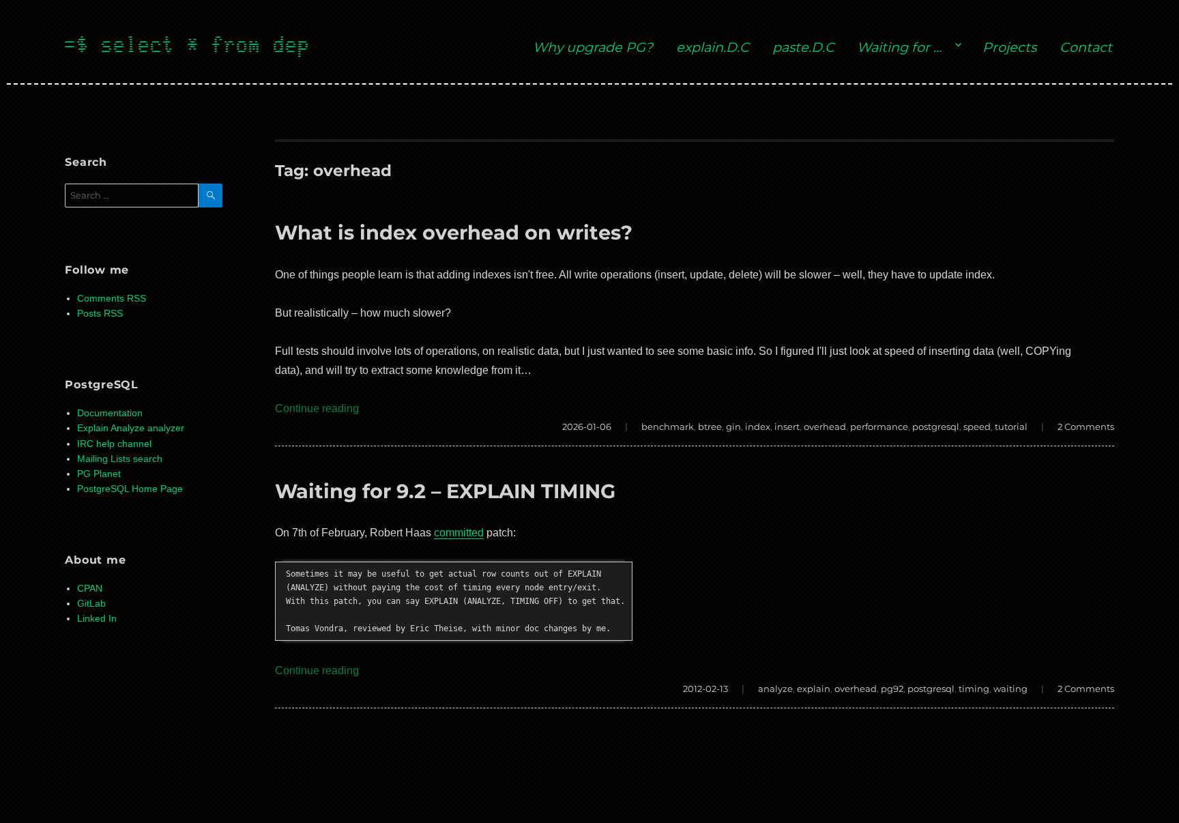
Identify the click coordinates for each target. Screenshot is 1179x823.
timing (974, 688)
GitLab (91, 603)
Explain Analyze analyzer (130, 428)
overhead (825, 426)
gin (733, 426)
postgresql (935, 426)
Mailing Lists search (119, 459)
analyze (775, 688)
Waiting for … (899, 47)
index (757, 426)
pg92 (892, 688)
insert (787, 426)
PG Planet (99, 474)
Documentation (110, 413)
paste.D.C (803, 47)
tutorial (1011, 426)
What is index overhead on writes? (453, 232)
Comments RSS (111, 298)
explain (813, 688)
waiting (1010, 688)
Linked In (97, 618)
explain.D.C (712, 47)
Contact (1086, 47)
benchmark (667, 426)
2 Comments (1086, 426)
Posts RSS (100, 313)
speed (977, 426)
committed (459, 532)
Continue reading (317, 408)
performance (879, 426)
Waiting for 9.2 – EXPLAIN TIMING (445, 491)
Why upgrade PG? (593, 47)
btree (710, 426)
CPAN (89, 588)
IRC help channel (114, 444)
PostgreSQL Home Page (130, 489)
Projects (1009, 47)
